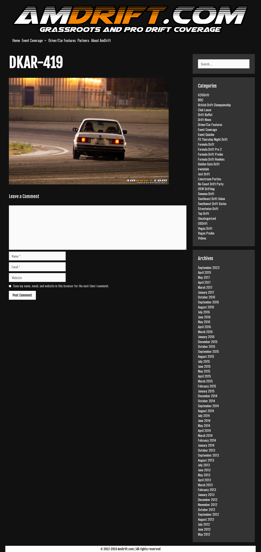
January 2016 (206, 336)
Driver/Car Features (62, 40)
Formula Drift (206, 144)
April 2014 (204, 430)
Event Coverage (32, 40)
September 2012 (208, 514)
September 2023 (208, 267)
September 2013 (208, 455)
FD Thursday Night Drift (213, 139)
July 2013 (204, 464)
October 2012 (206, 509)
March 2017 (205, 287)
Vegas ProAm (206, 232)
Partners (83, 40)
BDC (200, 99)
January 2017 (206, 292)
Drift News (204, 119)
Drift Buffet (205, 114)
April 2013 (204, 479)
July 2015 (204, 361)
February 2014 (207, 440)
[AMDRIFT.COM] (130, 18)
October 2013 (206, 450)
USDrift (203, 223)
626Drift (203, 94)
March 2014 (205, 435)
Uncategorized (207, 218)
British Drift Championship (214, 104)
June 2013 (204, 469)
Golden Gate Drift (209, 163)
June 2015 (204, 366)
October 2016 (206, 296)
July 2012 (204, 524)
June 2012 (204, 529)
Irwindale (203, 168)
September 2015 (208, 351)
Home (16, 40)
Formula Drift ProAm (210, 154)
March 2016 (205, 331)
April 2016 (204, 326)
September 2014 (208, 405)
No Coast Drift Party (211, 183)
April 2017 (204, 282)
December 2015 (208, 341)
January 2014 (206, 445)
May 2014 (204, 425)
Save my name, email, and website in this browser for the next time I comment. (61, 285)
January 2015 (206, 390)
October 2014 (206, 400)
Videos (202, 237)
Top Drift (203, 213)
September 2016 (208, 301)
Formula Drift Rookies (211, 159)
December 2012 (208, 499)
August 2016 (206, 306)
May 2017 (204, 277)
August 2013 (206, 459)
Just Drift (204, 173)
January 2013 (206, 494)
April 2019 (204, 272)
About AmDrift (101, 40)
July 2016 (204, 311)
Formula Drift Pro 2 (210, 149)
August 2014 (206, 410)
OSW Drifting (206, 188)
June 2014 (204, 420)
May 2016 (204, 321)
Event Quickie (206, 134)
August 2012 (206, 519)
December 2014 (207, 395)
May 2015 (204, 370)
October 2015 (206, 346)
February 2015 (207, 385)
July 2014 (204, 415)
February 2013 (207, 489)
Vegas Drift (205, 228)
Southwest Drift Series (212, 203)
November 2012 (207, 504)
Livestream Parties (209, 178)
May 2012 (204, 534)
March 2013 (205, 484)
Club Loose (204, 109)
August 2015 (206, 356)
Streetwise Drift (208, 208)
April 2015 (204, 375)
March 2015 (205, 380)
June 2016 (204, 316)
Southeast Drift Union (211, 198)
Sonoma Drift (206, 193)
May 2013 (204, 474)
